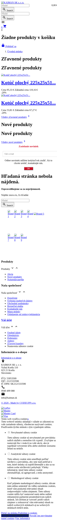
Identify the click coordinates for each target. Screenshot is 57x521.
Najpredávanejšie (15, 279)
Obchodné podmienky (18, 303)
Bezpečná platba (15, 306)
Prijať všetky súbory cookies (15, 515)
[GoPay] (5, 408)
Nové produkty (14, 277)
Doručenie (12, 298)
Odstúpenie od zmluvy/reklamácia (23, 314)
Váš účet (6, 320)
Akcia (10, 274)
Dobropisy (12, 338)
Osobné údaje (14, 332)
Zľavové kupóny (15, 343)
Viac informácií (22, 518)
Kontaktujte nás (14, 309)
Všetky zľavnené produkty (16, 117)
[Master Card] (8, 413)
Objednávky (13, 335)
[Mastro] (5, 410)
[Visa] (4, 416)
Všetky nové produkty (13, 142)
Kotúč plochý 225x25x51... (28, 82)
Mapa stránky (13, 311)
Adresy (10, 340)
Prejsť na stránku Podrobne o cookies (19, 513)
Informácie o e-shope (11, 358)
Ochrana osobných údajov (20, 300)
